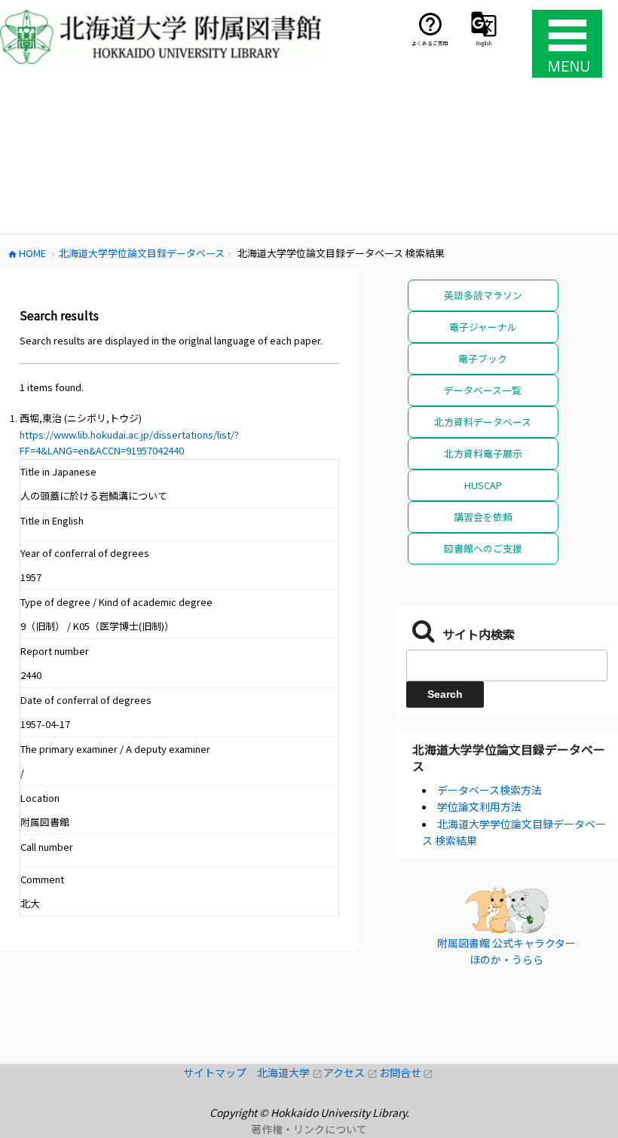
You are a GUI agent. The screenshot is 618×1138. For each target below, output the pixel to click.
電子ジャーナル (483, 327)
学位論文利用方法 (479, 806)
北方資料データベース (482, 422)
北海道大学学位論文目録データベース (508, 757)
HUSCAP (483, 485)
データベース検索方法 (489, 789)
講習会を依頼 (483, 516)
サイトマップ (220, 1072)
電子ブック (482, 358)
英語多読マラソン (483, 295)
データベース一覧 (483, 390)
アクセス (350, 1072)
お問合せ (406, 1072)
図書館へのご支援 (483, 548)
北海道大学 (290, 1072)
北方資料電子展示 (483, 453)
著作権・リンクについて (309, 1128)
